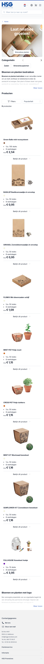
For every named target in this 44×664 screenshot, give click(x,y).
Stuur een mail (10, 627)
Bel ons (7, 623)
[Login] (31, 5)
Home (6, 21)
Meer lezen (37, 88)
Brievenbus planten (22, 52)
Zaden (6, 66)
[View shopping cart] (36, 5)
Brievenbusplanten (21, 66)
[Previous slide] (31, 61)
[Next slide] (41, 61)
